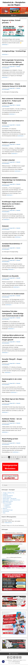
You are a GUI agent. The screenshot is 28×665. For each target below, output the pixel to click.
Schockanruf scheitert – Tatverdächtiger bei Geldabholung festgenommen (14, 180)
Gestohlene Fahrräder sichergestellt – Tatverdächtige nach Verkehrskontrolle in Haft (12, 313)
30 (9, 458)
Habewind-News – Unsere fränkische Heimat (11, 500)
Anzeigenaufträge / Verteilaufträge (14, 51)
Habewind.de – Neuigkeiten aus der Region (14, 3)
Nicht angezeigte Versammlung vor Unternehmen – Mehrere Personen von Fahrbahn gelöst (13, 62)
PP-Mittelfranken (7, 507)
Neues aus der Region (7, 502)
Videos (4, 512)
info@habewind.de (8, 522)
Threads (20, 657)
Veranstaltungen (6, 511)
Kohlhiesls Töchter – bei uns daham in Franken (12, 420)
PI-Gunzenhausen (7, 504)
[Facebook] (8, 657)
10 (22, 457)
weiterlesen (5, 44)
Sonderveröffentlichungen (8, 510)
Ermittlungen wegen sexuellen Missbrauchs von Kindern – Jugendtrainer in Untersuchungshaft (12, 204)
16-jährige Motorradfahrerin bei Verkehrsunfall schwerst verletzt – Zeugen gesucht (14, 337)
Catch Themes (17, 663)
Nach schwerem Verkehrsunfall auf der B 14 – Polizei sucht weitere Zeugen (13, 100)
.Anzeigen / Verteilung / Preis (8, 492)
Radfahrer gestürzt (8, 142)
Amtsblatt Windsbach (7, 497)
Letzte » (17, 458)
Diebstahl (5, 226)
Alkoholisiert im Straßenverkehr (13, 294)
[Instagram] (17, 657)
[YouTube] (11, 657)
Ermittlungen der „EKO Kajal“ (12, 258)
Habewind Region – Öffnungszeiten (9, 498)
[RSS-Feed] (14, 657)
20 (25, 457)
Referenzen (5, 508)
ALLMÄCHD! (5, 494)
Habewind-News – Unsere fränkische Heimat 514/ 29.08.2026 (14, 85)
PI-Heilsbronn (7, 505)
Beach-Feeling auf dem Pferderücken (10, 440)
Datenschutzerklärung (16, 661)
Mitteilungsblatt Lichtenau (8, 501)
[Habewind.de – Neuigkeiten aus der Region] (14, 13)
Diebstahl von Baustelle (10, 276)
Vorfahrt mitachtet (8, 160)
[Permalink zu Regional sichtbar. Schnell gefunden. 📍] (13, 37)
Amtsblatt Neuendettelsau (8, 495)
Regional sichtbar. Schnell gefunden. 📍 (11, 21)
